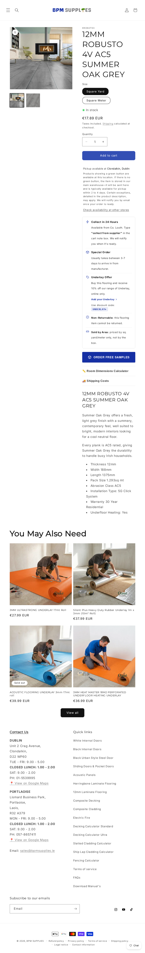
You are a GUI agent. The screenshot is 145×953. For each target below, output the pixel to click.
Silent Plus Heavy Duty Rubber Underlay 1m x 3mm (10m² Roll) (103, 611)
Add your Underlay (102, 299)
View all (72, 712)
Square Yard (95, 91)
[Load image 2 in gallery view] (33, 100)
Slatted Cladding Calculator (92, 843)
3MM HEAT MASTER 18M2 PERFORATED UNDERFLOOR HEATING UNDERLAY (99, 694)
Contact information (83, 944)
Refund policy (56, 941)
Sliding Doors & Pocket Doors (93, 766)
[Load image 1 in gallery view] (17, 100)
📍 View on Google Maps (29, 783)
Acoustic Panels (84, 775)
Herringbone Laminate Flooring (94, 783)
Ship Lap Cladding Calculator (93, 852)
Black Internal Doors (87, 749)
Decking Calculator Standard (93, 826)
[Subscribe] (75, 908)
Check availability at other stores (106, 210)
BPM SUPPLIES (35, 941)
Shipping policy (119, 941)
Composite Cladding (87, 809)
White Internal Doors (87, 740)
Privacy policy (76, 941)
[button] (8, 10)
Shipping (108, 123)
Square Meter (96, 100)
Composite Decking (86, 800)
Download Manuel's (87, 886)
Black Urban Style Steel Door (93, 758)
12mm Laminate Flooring (90, 792)
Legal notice (61, 944)
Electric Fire (81, 817)
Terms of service (85, 869)
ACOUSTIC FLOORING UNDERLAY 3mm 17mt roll (40, 694)
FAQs (76, 877)
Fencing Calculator (86, 860)
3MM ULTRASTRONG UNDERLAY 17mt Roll (38, 610)
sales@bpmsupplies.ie (37, 850)
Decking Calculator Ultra (90, 834)
